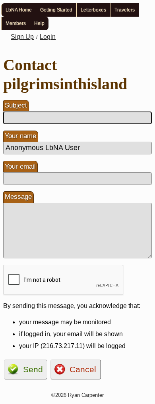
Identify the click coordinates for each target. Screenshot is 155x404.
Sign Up (22, 36)
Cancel (83, 369)
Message (18, 196)
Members (16, 23)
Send (33, 369)
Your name (20, 136)
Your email (20, 166)
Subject (16, 105)
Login (48, 36)
